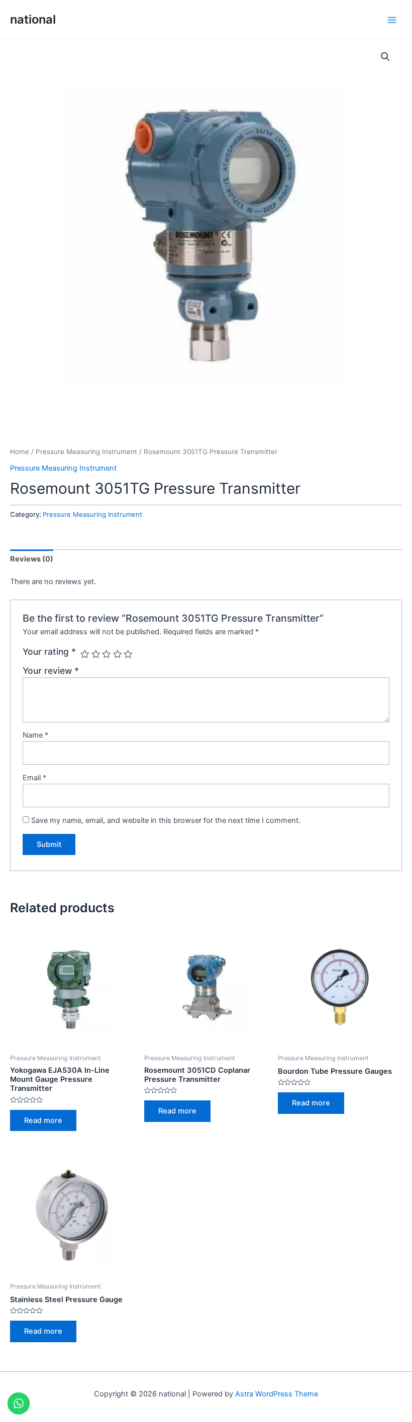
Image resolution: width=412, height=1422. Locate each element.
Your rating (49, 651)
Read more (43, 1120)
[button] (385, 57)
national (33, 19)
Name (35, 735)
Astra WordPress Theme (276, 1393)
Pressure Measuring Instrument (86, 452)
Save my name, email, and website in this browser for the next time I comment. (165, 820)
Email (34, 777)
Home (19, 452)
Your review (51, 670)
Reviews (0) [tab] (31, 558)
